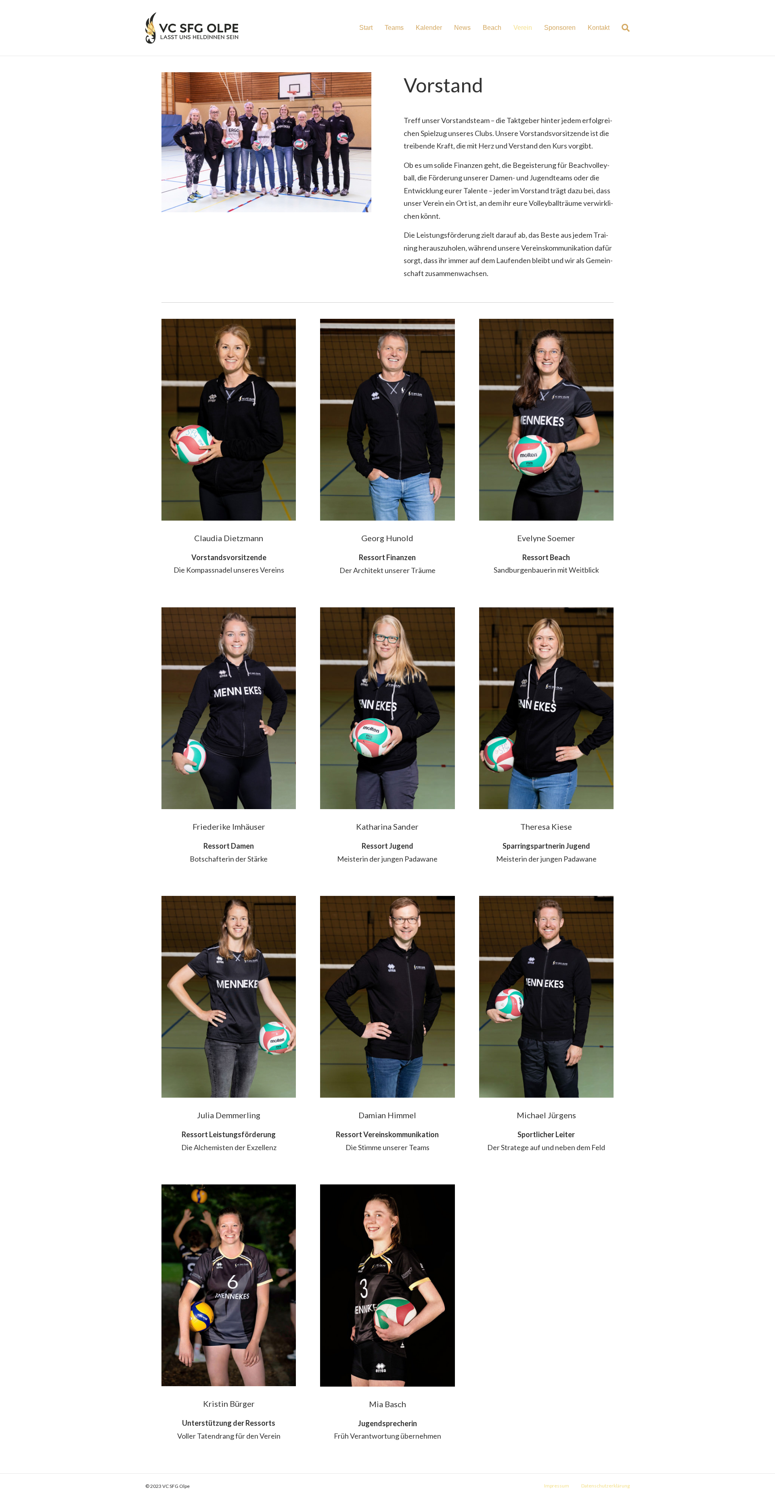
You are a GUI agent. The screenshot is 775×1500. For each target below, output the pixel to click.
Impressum (556, 1486)
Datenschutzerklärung (605, 1486)
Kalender (429, 27)
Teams (394, 27)
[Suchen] (623, 28)
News (462, 27)
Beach (492, 27)
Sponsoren (560, 27)
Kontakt (599, 27)
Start (366, 27)
